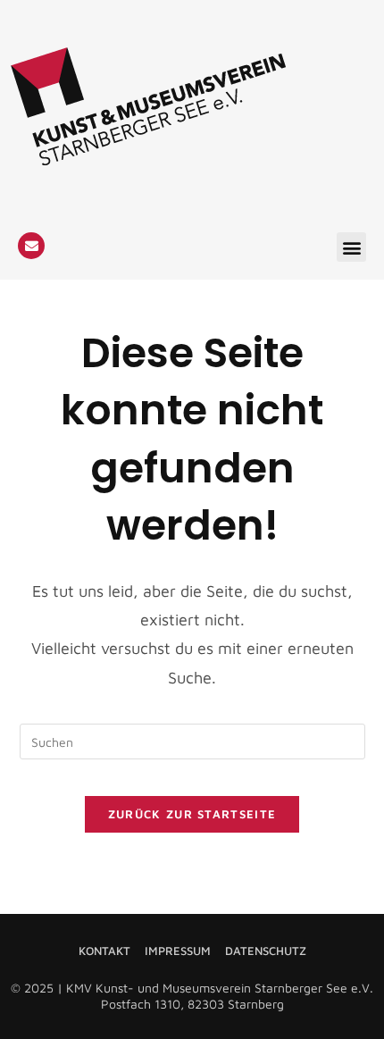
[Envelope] (31, 245)
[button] (351, 247)
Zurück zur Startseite (192, 814)
